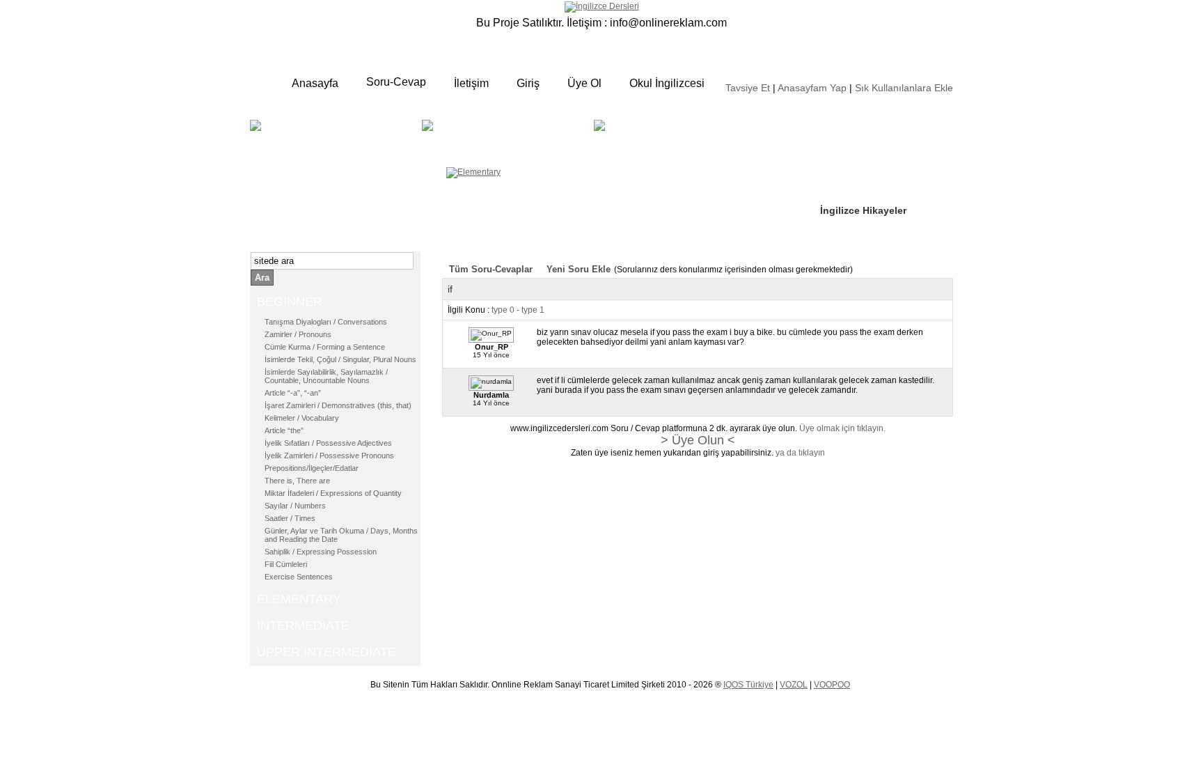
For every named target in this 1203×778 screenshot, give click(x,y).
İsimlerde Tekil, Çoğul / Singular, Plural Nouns (340, 359)
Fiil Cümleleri (286, 564)
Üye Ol (584, 83)
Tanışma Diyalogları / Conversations (326, 322)
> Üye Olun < (698, 440)
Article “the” (284, 430)
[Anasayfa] (602, 6)
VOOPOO (832, 685)
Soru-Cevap (396, 82)
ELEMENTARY (529, 135)
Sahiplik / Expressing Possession (321, 551)
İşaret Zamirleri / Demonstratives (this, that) (338, 405)
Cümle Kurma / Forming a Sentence (325, 347)
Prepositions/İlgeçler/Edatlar (312, 468)
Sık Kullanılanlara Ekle (904, 87)
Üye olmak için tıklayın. (842, 428)
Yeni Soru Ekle (579, 269)
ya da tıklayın (800, 453)
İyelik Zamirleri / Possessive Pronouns (329, 455)
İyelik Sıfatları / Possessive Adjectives (328, 443)
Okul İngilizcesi (667, 83)
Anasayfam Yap (812, 87)
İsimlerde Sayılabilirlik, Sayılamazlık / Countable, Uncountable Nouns (326, 376)
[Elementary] (473, 172)
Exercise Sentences (299, 577)
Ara (262, 277)
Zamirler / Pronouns (298, 334)
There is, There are (297, 480)
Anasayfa (315, 83)
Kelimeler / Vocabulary (302, 418)
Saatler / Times (290, 518)
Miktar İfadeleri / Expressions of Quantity (333, 493)
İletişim (471, 83)
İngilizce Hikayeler (863, 210)
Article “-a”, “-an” (293, 393)
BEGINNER (334, 135)
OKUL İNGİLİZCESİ (646, 144)
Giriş (528, 83)
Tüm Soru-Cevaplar (491, 269)
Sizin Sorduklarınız (864, 125)
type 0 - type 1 (518, 310)
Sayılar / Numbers (295, 505)
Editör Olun (847, 167)
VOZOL (794, 685)
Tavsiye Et (747, 87)
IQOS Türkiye (748, 685)
